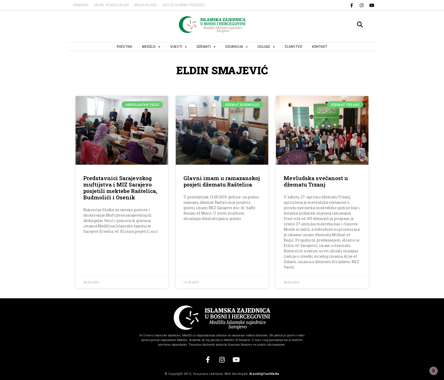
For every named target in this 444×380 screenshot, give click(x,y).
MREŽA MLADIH (145, 5)
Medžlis (149, 46)
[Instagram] (361, 5)
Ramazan (80, 5)
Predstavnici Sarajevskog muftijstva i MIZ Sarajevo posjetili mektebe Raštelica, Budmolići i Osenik (120, 187)
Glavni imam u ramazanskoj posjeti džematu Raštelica (221, 181)
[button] (360, 24)
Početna (124, 46)
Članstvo (293, 46)
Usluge (263, 46)
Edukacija (234, 46)
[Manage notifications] (433, 371)
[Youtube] (371, 5)
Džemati (204, 46)
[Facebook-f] (351, 5)
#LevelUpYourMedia (264, 374)
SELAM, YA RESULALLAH (111, 5)
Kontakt (319, 46)
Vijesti (176, 46)
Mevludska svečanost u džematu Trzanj (316, 181)
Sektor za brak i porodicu (183, 5)
